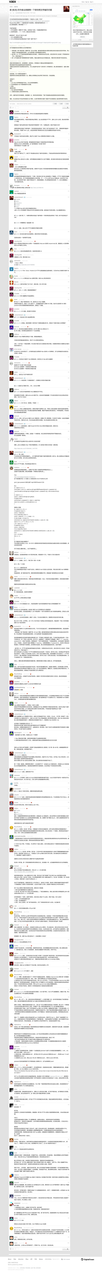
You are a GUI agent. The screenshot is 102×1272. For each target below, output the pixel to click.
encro (15, 1237)
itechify (16, 783)
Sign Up (87, 2)
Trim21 (16, 439)
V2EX (11, 7)
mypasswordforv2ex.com (56, 1076)
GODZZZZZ (17, 1203)
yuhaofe (16, 795)
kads (15, 664)
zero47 (16, 157)
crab (15, 906)
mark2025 (16, 1046)
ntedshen (16, 467)
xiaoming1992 (18, 241)
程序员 (16, 7)
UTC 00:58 (22, 1268)
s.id (33, 516)
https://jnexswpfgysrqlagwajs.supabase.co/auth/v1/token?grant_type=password (29, 21)
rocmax (16, 802)
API (31, 1259)
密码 (55, 103)
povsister (16, 140)
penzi (15, 231)
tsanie (16, 576)
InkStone (16, 334)
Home (83, 2)
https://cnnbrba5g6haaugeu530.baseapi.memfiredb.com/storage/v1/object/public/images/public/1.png (35, 42)
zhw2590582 (17, 1195)
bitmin (16, 1218)
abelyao (16, 552)
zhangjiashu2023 (18, 939)
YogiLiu (16, 117)
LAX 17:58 (33, 1268)
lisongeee (17, 185)
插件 (61, 103)
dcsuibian (17, 681)
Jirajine (16, 164)
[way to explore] (13, 1)
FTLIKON (16, 111)
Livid (36, 879)
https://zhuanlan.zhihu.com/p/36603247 (24, 872)
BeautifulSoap (18, 674)
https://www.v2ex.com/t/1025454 (26, 264)
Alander (16, 282)
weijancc (16, 1175)
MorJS (17, 791)
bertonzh (16, 326)
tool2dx (16, 1097)
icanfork (16, 191)
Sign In (91, 2)
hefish (16, 372)
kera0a (16, 276)
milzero (16, 400)
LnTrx (15, 1089)
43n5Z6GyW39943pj (19, 687)
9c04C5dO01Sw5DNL (20, 836)
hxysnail (16, 1182)
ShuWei (16, 1139)
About (9, 1259)
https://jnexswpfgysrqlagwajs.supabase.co (24, 477)
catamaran (17, 775)
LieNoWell (17, 588)
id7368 (79, 39)
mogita (16, 595)
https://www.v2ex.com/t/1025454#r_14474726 (25, 448)
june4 (15, 299)
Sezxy (15, 607)
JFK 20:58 (38, 1268)
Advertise (20, 1259)
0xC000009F (17, 789)
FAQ (36, 1259)
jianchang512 (18, 732)
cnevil (15, 703)
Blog (27, 1259)
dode (15, 461)
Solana (41, 1259)
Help (15, 1259)
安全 (67, 103)
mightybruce (17, 1024)
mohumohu (17, 260)
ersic (15, 249)
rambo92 (17, 234)
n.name (25, 516)
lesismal (16, 866)
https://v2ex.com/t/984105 (36, 187)
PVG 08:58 (27, 1268)
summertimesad (19, 13)
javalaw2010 (17, 134)
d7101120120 (17, 349)
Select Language (66, 1259)
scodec (16, 945)
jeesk (15, 1153)
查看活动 (82, 37)
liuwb (15, 149)
